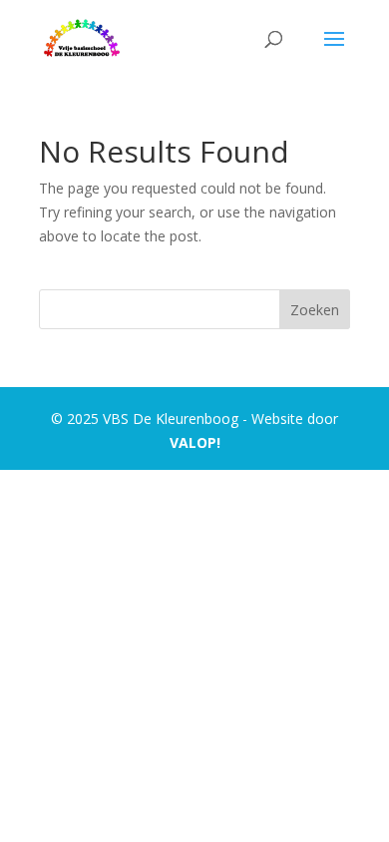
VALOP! (195, 442)
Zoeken (314, 309)
